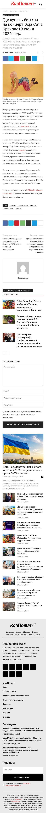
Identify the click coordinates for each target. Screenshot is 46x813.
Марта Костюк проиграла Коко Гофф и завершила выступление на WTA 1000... (29, 525)
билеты (33, 205)
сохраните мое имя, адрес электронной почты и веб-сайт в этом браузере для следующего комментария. (22, 414)
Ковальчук (9, 52)
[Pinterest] (16, 58)
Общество (6, 734)
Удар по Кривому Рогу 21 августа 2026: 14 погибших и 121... (29, 605)
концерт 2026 (8, 208)
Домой (5, 11)
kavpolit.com (15, 801)
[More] (40, 58)
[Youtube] (19, 674)
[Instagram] (12, 667)
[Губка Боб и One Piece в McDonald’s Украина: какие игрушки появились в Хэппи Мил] (9, 304)
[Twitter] (11, 58)
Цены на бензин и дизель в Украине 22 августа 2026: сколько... (29, 551)
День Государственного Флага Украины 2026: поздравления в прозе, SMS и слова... (22, 470)
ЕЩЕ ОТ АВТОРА (11, 294)
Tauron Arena (23, 205)
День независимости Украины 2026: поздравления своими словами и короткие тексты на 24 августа (20, 750)
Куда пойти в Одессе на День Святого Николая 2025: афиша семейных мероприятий (12, 244)
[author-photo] (23, 274)
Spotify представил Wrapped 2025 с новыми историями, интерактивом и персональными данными (34, 245)
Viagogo (22, 150)
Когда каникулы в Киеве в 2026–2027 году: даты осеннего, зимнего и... (28, 592)
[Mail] (19, 667)
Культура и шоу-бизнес (19, 11)
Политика (6, 744)
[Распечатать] (28, 58)
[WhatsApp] (22, 58)
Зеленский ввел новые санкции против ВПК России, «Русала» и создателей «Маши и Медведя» (29, 322)
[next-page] (8, 352)
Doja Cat (13, 205)
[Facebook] (5, 58)
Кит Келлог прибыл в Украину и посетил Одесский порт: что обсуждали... (30, 579)
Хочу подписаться (21, 777)
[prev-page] (4, 352)
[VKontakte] (12, 674)
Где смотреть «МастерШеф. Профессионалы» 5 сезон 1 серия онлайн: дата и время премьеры (29, 340)
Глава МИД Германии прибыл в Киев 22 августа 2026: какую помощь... (30, 496)
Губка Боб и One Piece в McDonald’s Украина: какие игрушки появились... (29, 538)
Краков (18, 208)
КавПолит (25, 126)
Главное (5, 756)
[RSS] (26, 667)
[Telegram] (34, 58)
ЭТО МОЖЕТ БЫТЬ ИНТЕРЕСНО (17, 291)
